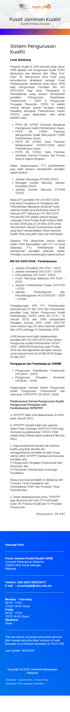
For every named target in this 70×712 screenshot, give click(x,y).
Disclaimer (11, 680)
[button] (35, 32)
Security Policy (25, 680)
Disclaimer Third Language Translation (25, 683)
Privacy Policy (42, 680)
